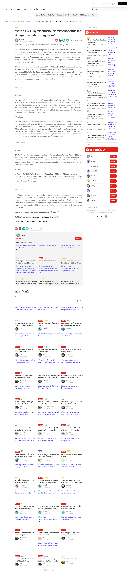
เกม (30, 9)
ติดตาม (78, 239)
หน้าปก (23, 221)
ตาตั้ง (36, 9)
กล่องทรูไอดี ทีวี (106, 4)
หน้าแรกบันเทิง (40, 15)
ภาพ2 (34, 221)
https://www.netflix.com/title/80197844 (46, 217)
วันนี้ (7, 9)
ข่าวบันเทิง (51, 15)
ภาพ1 (29, 221)
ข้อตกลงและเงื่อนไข (92, 211)
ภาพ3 (40, 221)
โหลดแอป (94, 4)
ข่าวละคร (59, 15)
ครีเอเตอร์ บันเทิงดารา (26, 22)
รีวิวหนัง (75, 15)
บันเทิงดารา (16, 22)
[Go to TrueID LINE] (105, 217)
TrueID (11, 3)
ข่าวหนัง (67, 15)
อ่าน (25, 9)
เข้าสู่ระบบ (122, 4)
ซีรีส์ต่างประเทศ (84, 15)
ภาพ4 (45, 221)
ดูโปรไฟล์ (18, 239)
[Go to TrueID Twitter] (101, 217)
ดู (11, 9)
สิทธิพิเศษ (18, 9)
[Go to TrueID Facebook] (97, 217)
